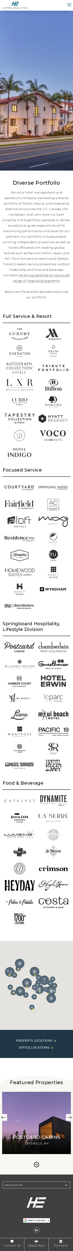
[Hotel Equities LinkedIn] (36, 1230)
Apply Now (36, 1245)
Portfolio (61, 1245)
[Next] (69, 1117)
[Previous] (3, 1117)
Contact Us (12, 1245)
